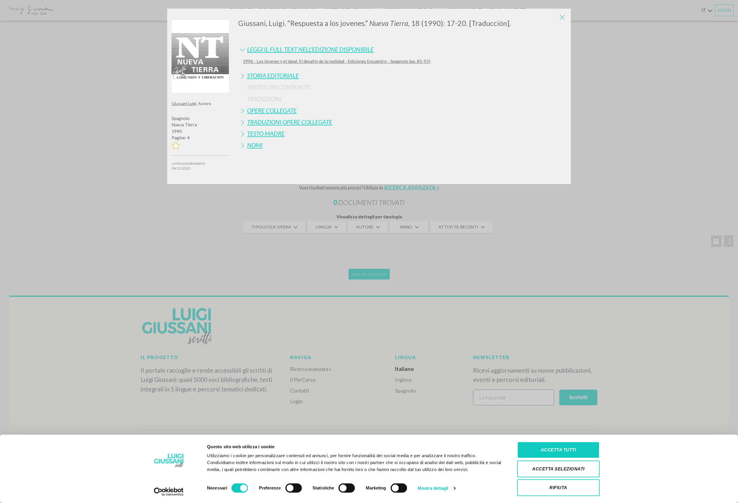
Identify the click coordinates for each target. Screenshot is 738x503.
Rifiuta (558, 487)
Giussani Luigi (184, 103)
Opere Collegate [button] (272, 110)
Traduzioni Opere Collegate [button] (289, 122)
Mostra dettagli (433, 488)
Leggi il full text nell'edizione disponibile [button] (310, 49)
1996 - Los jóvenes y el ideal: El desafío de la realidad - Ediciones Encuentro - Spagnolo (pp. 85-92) (336, 61)
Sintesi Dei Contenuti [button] (278, 87)
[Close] (562, 17)
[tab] (402, 49)
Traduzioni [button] (264, 98)
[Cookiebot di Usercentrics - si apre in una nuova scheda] (169, 491)
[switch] (293, 488)
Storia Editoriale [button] (273, 75)
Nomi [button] (255, 145)
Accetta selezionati (558, 468)
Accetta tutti (558, 449)
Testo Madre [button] (266, 133)
